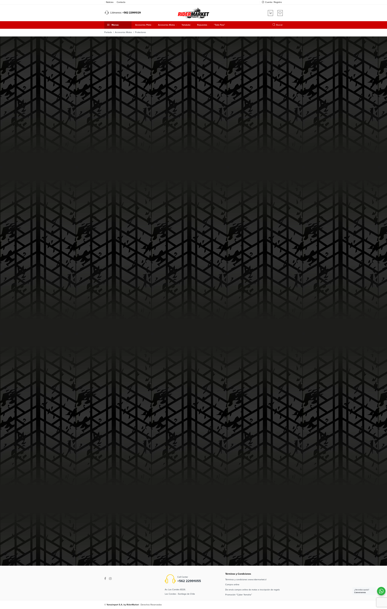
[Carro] (270, 13)
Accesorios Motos (123, 32)
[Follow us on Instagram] (110, 578)
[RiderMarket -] (193, 12)
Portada (108, 32)
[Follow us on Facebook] (105, 578)
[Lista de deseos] (280, 13)
